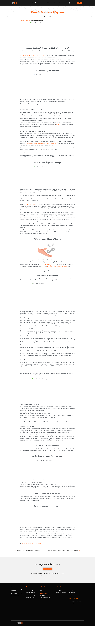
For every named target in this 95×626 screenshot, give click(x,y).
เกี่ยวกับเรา (60, 2)
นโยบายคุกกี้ (57, 594)
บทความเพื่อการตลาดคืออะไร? (31, 595)
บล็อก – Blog (42, 2)
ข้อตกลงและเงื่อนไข (43, 589)
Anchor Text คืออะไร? (30, 590)
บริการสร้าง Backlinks (15, 595)
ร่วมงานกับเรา (34, 2)
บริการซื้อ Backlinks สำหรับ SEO (16, 593)
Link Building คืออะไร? (30, 589)
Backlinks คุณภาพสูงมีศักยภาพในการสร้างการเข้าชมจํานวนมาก (33, 55)
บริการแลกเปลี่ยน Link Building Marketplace (16, 590)
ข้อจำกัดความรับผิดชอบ (44, 590)
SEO (48, 2)
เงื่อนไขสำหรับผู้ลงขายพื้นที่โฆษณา (45, 597)
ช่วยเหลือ (53, 2)
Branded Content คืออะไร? (30, 599)
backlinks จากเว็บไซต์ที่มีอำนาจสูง (31, 204)
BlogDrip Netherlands (76, 601)
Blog (50, 16)
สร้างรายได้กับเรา (43, 595)
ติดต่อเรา (70, 594)
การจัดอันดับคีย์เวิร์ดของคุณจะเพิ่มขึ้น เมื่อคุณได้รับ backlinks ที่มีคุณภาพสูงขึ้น (42, 143)
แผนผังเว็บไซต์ (71, 595)
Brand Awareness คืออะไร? (30, 597)
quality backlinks (35, 543)
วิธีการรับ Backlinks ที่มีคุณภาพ (31, 594)
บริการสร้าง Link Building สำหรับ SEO (17, 591)
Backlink (47, 16)
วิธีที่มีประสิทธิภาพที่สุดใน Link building (49, 264)
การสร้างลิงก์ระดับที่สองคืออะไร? (31, 592)
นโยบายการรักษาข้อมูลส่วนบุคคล (60, 592)
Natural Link (58, 124)
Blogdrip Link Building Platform (25, 20)
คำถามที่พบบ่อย (72, 592)
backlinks (29, 543)
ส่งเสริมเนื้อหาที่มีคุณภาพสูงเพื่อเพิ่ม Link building (57, 266)
